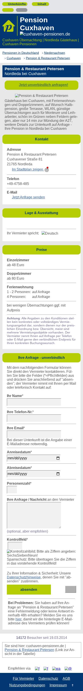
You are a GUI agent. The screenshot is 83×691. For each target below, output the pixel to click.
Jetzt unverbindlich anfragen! (43, 85)
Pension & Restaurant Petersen (29, 650)
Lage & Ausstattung (51, 213)
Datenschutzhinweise (24, 577)
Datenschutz (48, 678)
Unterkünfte (15, 4)
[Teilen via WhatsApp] (58, 669)
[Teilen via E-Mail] (70, 669)
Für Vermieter (23, 678)
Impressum (58, 685)
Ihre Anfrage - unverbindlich (48, 357)
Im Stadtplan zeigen (28, 169)
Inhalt (40, 4)
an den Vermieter (40, 499)
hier (18, 619)
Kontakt (56, 139)
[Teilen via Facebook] (39, 669)
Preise (57, 249)
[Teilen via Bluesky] (47, 669)
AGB (66, 678)
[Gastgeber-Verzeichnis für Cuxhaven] (9, 26)
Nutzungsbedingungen (27, 685)
